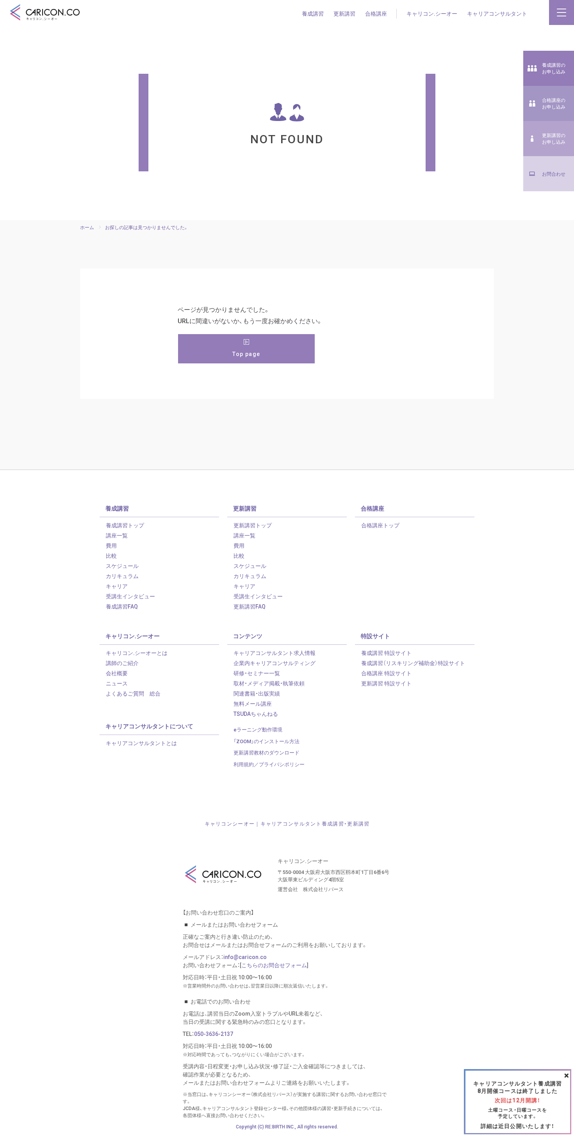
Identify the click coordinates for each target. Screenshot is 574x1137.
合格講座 (376, 13)
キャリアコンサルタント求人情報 (275, 653)
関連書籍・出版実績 (257, 693)
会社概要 (117, 673)
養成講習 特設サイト (386, 653)
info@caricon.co (245, 957)
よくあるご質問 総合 (133, 693)
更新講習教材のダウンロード (266, 752)
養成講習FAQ (122, 606)
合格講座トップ (380, 525)
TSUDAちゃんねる (256, 713)
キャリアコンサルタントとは (141, 743)
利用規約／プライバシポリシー (269, 764)
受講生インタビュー (130, 596)
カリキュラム (122, 576)
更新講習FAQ (250, 606)
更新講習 (344, 13)
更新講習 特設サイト (386, 683)
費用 (111, 545)
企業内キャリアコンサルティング (275, 663)
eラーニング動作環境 (258, 729)
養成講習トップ (125, 525)
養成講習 (313, 13)
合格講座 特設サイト (386, 673)
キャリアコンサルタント (497, 13)
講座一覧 (117, 535)
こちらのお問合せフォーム (274, 965)
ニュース (117, 683)
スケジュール (122, 565)
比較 (111, 555)
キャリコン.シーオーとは (137, 653)
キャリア (117, 586)
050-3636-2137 (213, 1033)
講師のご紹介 (122, 663)
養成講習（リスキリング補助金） (413, 663)
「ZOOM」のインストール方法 (266, 741)
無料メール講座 (253, 703)
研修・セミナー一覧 (257, 673)
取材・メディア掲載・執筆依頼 (269, 683)
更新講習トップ (253, 525)
